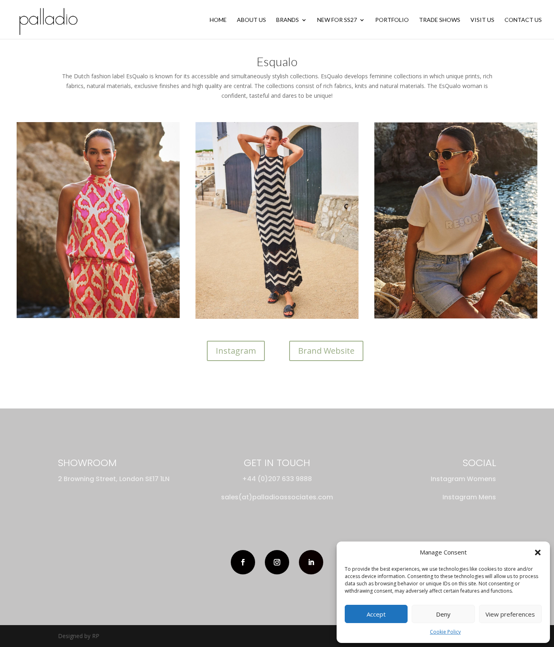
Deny (443, 614)
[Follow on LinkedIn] (311, 562)
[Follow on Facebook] (243, 562)
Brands (287, 20)
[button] (538, 552)
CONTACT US (523, 20)
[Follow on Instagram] (277, 562)
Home (218, 20)
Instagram (236, 350)
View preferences (510, 614)
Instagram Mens (469, 497)
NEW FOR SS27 (337, 20)
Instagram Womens (463, 479)
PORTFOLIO (392, 20)
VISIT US (482, 20)
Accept (376, 614)
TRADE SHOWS (439, 20)
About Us (251, 20)
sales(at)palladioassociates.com (277, 497)
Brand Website (326, 350)
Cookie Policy (445, 631)
